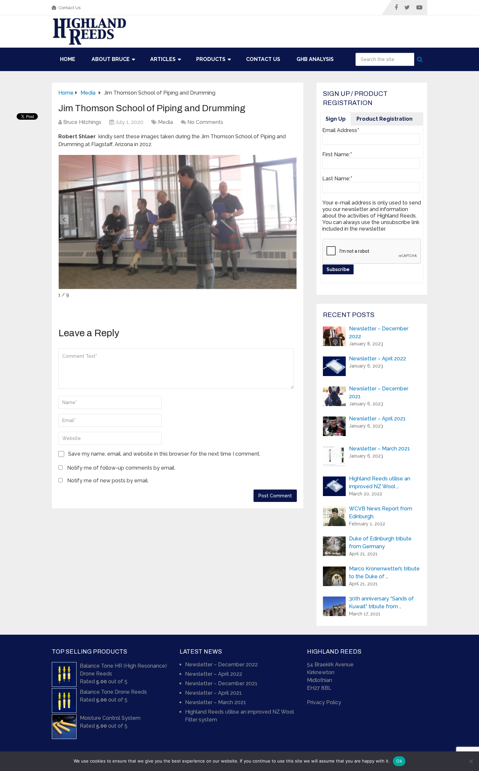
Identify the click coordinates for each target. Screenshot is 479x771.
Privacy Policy (324, 702)
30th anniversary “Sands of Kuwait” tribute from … (381, 603)
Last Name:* (337, 178)
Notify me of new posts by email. (108, 480)
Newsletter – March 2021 (379, 449)
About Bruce (111, 59)
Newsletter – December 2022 (378, 332)
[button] (291, 219)
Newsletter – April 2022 (377, 358)
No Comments (205, 122)
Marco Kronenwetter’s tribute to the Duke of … (384, 573)
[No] (471, 761)
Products (210, 59)
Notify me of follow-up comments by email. (121, 468)
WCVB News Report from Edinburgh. (380, 513)
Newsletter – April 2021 (377, 419)
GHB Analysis (315, 59)
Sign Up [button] (336, 119)
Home (67, 59)
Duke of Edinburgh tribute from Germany (380, 543)
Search (420, 59)
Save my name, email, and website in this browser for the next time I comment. (164, 454)
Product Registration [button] (384, 119)
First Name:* (337, 154)
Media (165, 122)
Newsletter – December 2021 (378, 393)
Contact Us (68, 7)
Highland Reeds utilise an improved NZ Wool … (379, 483)
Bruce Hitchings (82, 122)
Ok (399, 760)
